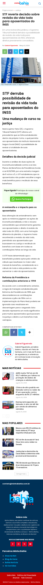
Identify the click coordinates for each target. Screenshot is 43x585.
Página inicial (7, 10)
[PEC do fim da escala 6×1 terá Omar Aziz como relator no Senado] (8, 443)
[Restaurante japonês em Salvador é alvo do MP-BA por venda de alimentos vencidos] (8, 405)
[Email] (26, 51)
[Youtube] (30, 544)
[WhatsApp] (4, 51)
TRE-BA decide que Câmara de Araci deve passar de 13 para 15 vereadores (28, 465)
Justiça (18, 10)
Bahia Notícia (11, 562)
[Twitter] (15, 51)
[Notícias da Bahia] (21, 499)
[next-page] (7, 416)
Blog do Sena (11, 559)
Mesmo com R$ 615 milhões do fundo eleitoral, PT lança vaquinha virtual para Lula (28, 430)
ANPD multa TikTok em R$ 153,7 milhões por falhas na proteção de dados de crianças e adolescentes (28, 376)
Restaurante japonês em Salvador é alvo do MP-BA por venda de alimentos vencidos (27, 405)
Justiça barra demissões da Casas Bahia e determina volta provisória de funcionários (27, 453)
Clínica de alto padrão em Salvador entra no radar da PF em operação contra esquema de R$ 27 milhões (28, 391)
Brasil (5, 378)
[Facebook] (10, 51)
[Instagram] (18, 544)
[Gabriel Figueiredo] (8, 351)
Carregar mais (21, 474)
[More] (29, 332)
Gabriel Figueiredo (11, 45)
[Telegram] (21, 51)
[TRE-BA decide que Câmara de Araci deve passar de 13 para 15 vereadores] (8, 466)
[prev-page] (3, 416)
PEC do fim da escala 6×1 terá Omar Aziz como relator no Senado (27, 442)
